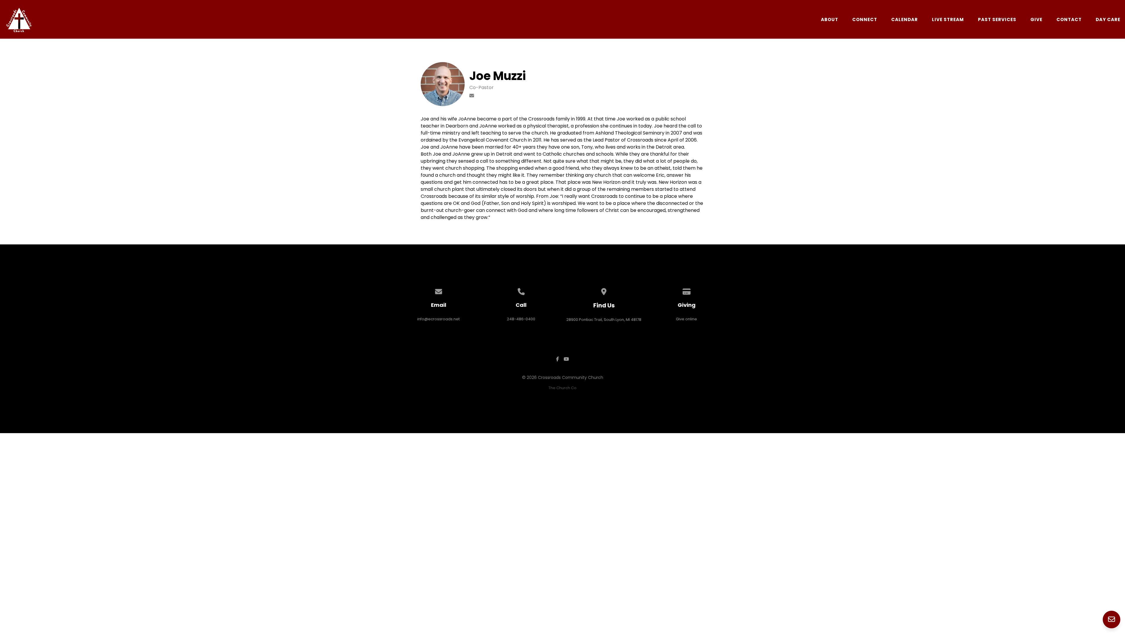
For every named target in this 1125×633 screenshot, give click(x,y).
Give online (686, 319)
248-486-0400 (521, 319)
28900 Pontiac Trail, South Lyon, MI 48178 (603, 319)
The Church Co (562, 388)
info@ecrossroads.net (438, 319)
